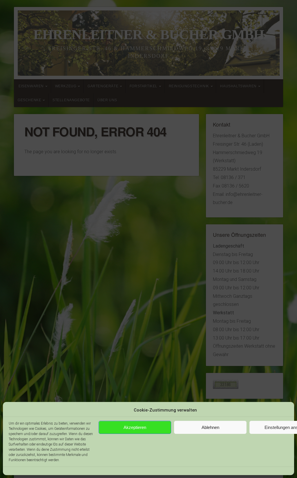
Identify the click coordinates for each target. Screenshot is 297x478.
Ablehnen (210, 427)
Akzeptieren (135, 427)
